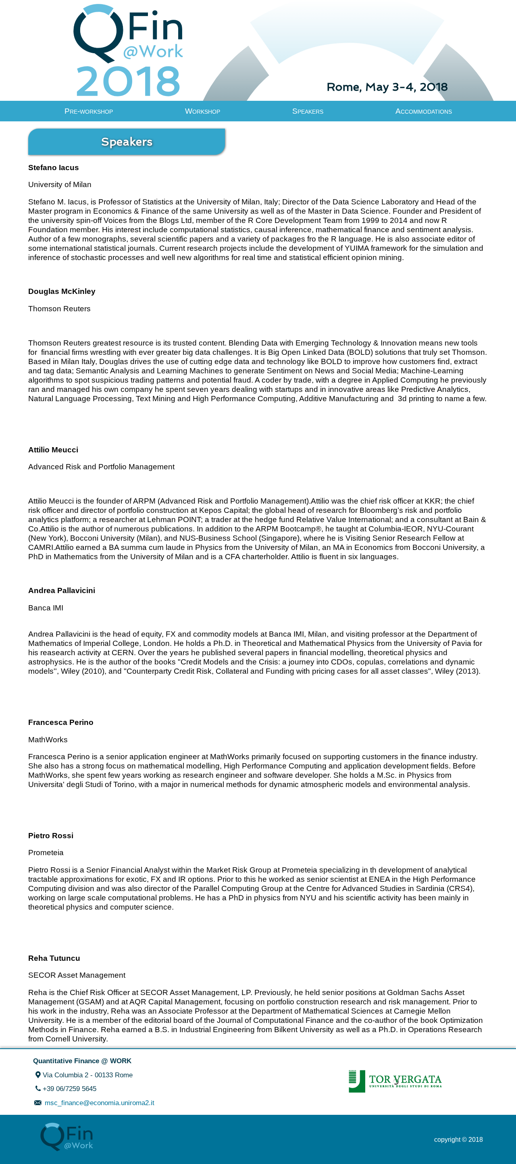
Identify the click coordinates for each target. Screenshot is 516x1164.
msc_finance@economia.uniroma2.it (98, 1103)
